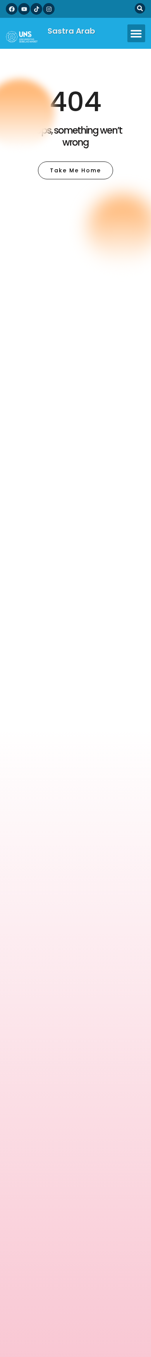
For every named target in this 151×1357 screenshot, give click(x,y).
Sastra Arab (71, 31)
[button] (136, 33)
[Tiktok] (36, 9)
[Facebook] (11, 9)
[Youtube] (24, 9)
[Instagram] (49, 9)
